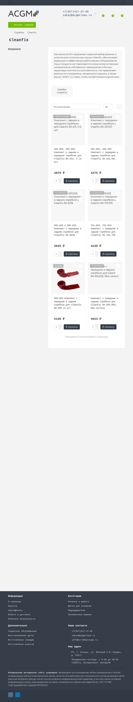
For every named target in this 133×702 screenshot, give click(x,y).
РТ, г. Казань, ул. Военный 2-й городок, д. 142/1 (96, 654)
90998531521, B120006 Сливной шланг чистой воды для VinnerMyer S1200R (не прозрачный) (25, 78)
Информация (15, 596)
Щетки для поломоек (79, 606)
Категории (74, 596)
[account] (123, 3)
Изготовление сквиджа (21, 640)
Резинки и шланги (78, 602)
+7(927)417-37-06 (76, 11)
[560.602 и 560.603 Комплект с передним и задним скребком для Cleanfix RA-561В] (68, 206)
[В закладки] (42, 58)
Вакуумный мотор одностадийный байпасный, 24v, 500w (24, 348)
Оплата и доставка (19, 614)
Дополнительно (17, 625)
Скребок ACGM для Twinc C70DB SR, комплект (23, 557)
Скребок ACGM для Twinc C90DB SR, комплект (23, 125)
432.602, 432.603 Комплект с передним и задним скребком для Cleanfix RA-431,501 (104, 154)
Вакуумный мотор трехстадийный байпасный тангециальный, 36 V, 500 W (26, 298)
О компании (14, 602)
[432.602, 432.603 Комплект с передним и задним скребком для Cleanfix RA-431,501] (105, 130)
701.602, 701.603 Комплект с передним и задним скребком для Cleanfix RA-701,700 (104, 230)
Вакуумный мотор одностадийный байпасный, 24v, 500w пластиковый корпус (24, 510)
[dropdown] (10, 3)
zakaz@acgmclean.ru (77, 15)
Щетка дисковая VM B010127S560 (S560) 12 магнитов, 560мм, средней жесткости (24, 403)
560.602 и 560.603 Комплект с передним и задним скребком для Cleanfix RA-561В (67, 230)
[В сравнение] (42, 64)
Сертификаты (15, 610)
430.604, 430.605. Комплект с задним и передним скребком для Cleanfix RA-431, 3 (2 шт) (67, 155)
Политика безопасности (21, 619)
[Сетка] (119, 107)
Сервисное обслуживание (22, 631)
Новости (12, 606)
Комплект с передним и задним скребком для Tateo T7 (25, 248)
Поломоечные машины (79, 614)
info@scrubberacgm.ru (85, 640)
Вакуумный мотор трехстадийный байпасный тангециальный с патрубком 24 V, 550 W (25, 197)
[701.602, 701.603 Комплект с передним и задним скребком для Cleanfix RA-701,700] (105, 206)
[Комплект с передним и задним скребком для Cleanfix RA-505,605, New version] (105, 279)
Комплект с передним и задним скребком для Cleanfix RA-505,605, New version (104, 303)
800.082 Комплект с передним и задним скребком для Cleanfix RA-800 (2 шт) (67, 303)
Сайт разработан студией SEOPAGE (28, 685)
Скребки (19, 32)
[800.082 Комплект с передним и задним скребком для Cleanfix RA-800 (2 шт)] (68, 279)
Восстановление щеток (21, 635)
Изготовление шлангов (21, 644)
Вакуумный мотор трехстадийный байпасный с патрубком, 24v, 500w (25, 455)
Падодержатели (76, 610)
